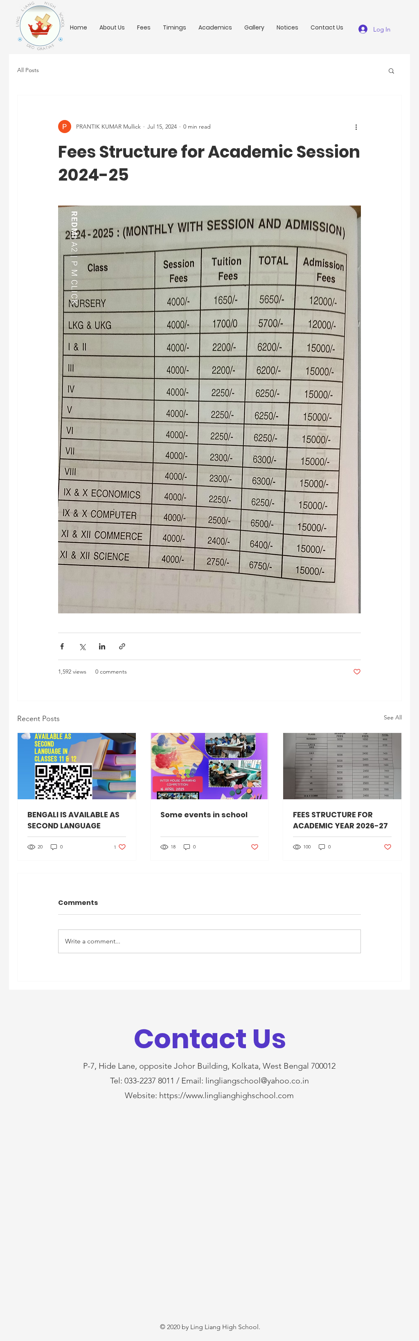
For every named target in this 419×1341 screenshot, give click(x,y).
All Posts (28, 70)
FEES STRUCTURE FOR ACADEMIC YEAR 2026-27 (340, 820)
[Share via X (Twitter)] (82, 646)
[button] (391, 70)
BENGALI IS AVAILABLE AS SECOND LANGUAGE (73, 820)
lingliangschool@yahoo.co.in (257, 1080)
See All (393, 717)
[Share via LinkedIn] (102, 646)
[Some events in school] (210, 766)
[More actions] (356, 126)
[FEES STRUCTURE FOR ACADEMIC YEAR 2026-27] (342, 766)
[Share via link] (122, 646)
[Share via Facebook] (62, 646)
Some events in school (204, 815)
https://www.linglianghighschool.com (226, 1095)
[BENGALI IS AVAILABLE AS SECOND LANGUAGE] (77, 766)
